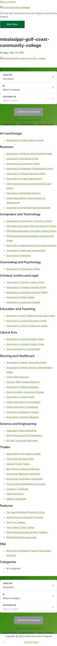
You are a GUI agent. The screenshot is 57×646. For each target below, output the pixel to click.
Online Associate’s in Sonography (23, 402)
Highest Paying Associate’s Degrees (24, 517)
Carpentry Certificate (17, 489)
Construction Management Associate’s (26, 483)
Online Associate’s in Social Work (23, 349)
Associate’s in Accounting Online (23, 163)
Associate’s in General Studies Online (25, 344)
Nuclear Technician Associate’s (22, 440)
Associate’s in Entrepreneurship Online (26, 173)
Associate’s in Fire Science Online (23, 453)
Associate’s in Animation (18, 255)
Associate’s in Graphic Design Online (25, 140)
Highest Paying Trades (18, 463)
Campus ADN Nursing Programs (23, 382)
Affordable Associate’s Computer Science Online (31, 231)
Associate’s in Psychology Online (23, 268)
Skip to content (8, 1)
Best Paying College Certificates (23, 469)
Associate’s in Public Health (20, 397)
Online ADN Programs (17, 377)
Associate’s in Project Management (24, 178)
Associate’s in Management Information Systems (31, 245)
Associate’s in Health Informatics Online (26, 362)
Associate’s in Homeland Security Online (27, 292)
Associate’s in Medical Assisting (22, 387)
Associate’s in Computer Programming (26, 250)
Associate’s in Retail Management (23, 193)
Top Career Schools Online (20, 458)
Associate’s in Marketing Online (22, 158)
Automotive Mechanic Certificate (23, 473)
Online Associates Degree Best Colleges (27, 532)
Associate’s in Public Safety (20, 297)
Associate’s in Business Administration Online (29, 153)
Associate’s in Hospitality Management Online (29, 168)
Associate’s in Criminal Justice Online (25, 282)
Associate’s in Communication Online (25, 339)
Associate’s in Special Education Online (26, 320)
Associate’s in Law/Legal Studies (23, 302)
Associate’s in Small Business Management (28, 207)
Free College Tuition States (20, 527)
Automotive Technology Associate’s (24, 478)
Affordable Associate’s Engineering (24, 435)
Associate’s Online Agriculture (21, 430)
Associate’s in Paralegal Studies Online (26, 287)
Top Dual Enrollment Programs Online (25, 512)
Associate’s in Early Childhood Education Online (30, 315)
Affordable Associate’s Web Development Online (31, 226)
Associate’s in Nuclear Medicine (22, 417)
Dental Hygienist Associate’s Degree (25, 392)
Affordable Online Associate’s (21, 537)
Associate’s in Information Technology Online (29, 221)
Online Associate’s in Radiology (22, 407)
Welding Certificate (16, 498)
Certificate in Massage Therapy (22, 412)
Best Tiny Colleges (15, 522)
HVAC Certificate (15, 493)
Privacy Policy (31, 642)
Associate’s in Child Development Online (27, 325)
